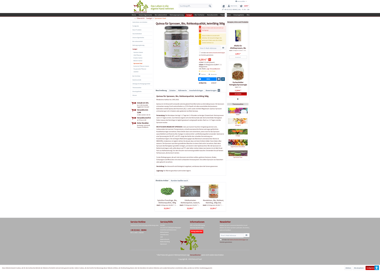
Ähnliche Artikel (162, 180)
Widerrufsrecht (164, 239)
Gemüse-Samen (138, 52)
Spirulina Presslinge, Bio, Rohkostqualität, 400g (167, 201)
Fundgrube (136, 26)
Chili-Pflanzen (137, 55)
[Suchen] (210, 6)
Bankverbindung (165, 241)
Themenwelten (137, 87)
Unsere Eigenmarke (138, 37)
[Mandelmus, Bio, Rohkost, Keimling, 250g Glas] (213, 191)
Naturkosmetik (137, 80)
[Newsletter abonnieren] (246, 235)
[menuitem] (195, 6)
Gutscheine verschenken (140, 22)
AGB (161, 237)
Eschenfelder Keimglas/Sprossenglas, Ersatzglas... (238, 83)
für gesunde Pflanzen (139, 69)
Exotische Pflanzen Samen (141, 66)
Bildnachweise (164, 232)
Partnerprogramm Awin (197, 227)
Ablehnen (348, 268)
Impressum (163, 244)
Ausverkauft (238, 57)
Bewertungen (212, 90)
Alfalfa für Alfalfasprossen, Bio (238, 47)
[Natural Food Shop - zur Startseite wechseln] (141, 6)
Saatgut (135, 49)
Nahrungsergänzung (138, 45)
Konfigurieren (371, 268)
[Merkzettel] (223, 6)
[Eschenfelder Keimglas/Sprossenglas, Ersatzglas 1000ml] (238, 72)
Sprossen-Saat (137, 63)
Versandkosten (195, 255)
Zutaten (172, 90)
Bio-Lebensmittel (138, 41)
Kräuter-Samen (137, 58)
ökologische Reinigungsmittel (141, 84)
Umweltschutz (164, 234)
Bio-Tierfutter (136, 76)
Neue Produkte (137, 30)
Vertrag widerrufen (196, 231)
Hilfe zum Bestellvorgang (197, 225)
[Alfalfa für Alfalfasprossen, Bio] (238, 35)
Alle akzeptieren (359, 268)
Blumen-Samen (137, 61)
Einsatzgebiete (137, 91)
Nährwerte (182, 90)
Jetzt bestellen (238, 94)
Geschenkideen (137, 34)
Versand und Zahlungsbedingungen (170, 227)
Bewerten (213, 74)
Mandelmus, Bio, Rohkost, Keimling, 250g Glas (213, 201)
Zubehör (136, 72)
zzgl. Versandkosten (213, 69)
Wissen (135, 95)
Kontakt (162, 225)
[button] (376, 267)
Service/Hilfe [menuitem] (241, 1)
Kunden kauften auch (179, 180)
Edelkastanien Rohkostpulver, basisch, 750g (190, 201)
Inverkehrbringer (196, 90)
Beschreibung (161, 90)
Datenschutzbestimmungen (217, 53)
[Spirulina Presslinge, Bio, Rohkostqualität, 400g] (167, 191)
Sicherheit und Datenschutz (168, 230)
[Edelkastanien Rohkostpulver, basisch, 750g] (190, 191)
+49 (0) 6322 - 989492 (138, 230)
